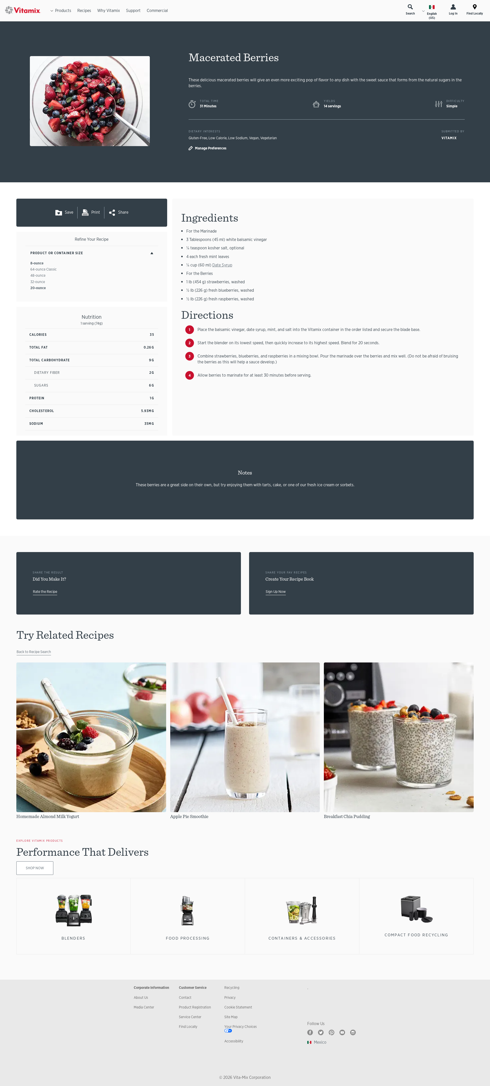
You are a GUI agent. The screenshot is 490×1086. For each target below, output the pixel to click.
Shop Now (35, 868)
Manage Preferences (210, 148)
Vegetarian (268, 138)
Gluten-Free (198, 138)
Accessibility (233, 1041)
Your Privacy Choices (240, 1026)
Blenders (74, 938)
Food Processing (188, 938)
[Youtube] (342, 1032)
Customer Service (192, 987)
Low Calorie (218, 138)
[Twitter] (321, 1032)
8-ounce (36, 263)
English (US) (432, 16)
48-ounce (37, 275)
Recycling (231, 987)
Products (63, 10)
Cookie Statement (238, 1007)
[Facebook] (310, 1032)
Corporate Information (151, 987)
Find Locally (475, 13)
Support (133, 10)
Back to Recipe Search (34, 651)
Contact (185, 997)
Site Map (231, 1017)
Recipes (84, 10)
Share (123, 212)
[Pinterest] (331, 1032)
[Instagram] (353, 1032)
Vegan (254, 138)
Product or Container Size (56, 253)
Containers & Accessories (302, 938)
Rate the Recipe (45, 591)
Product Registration (195, 1007)
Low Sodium (238, 138)
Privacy (230, 997)
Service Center (190, 1017)
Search (410, 13)
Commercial (157, 10)
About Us (141, 997)
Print (95, 212)
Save (69, 212)
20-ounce (38, 288)
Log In (453, 13)
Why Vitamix (108, 10)
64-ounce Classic (43, 269)
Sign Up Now (276, 591)
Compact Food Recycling (417, 935)
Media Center (144, 1007)
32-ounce (37, 281)
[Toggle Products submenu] (52, 10)
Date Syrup (222, 265)
